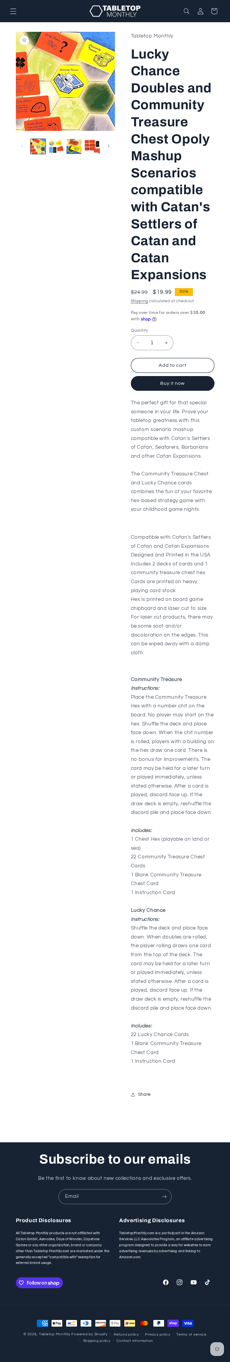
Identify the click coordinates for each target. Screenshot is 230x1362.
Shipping (139, 301)
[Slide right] (108, 146)
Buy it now (172, 383)
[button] (13, 11)
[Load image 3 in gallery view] (73, 146)
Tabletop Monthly (54, 1334)
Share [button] (144, 1094)
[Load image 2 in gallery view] (56, 146)
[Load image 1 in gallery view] (38, 146)
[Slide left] (22, 146)
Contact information (134, 1340)
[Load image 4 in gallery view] (92, 146)
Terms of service (191, 1334)
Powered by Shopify (89, 1334)
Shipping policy (97, 1340)
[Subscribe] (164, 1196)
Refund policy (126, 1334)
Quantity (139, 330)
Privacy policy (157, 1334)
